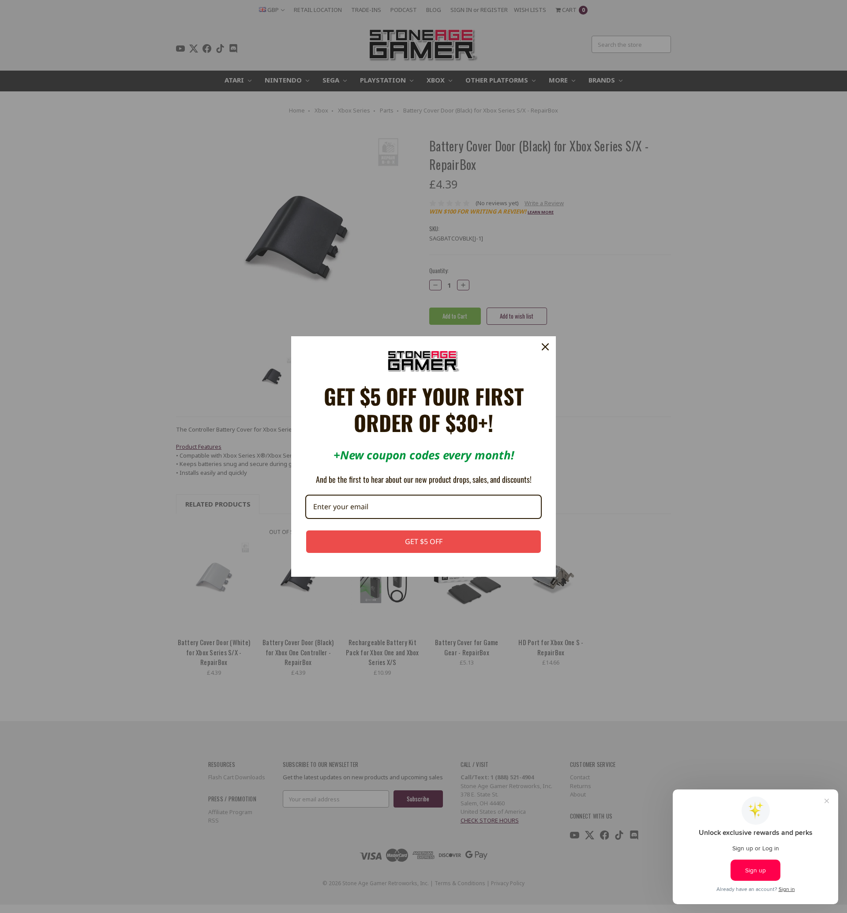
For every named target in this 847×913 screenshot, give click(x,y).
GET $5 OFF (423, 541)
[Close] (545, 346)
